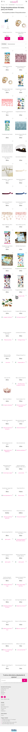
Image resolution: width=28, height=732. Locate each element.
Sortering (4, 44)
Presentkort (3, 710)
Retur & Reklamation (5, 706)
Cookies (2, 693)
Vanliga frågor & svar (5, 688)
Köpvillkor (3, 704)
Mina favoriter (3, 708)
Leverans (2, 705)
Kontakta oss (3, 689)
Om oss (2, 691)
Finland (2, 715)
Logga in (2, 709)
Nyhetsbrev (3, 692)
